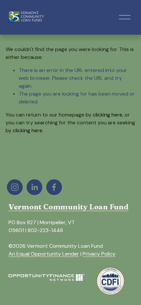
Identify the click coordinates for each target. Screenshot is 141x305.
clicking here (107, 114)
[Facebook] (54, 187)
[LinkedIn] (34, 187)
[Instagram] (15, 187)
